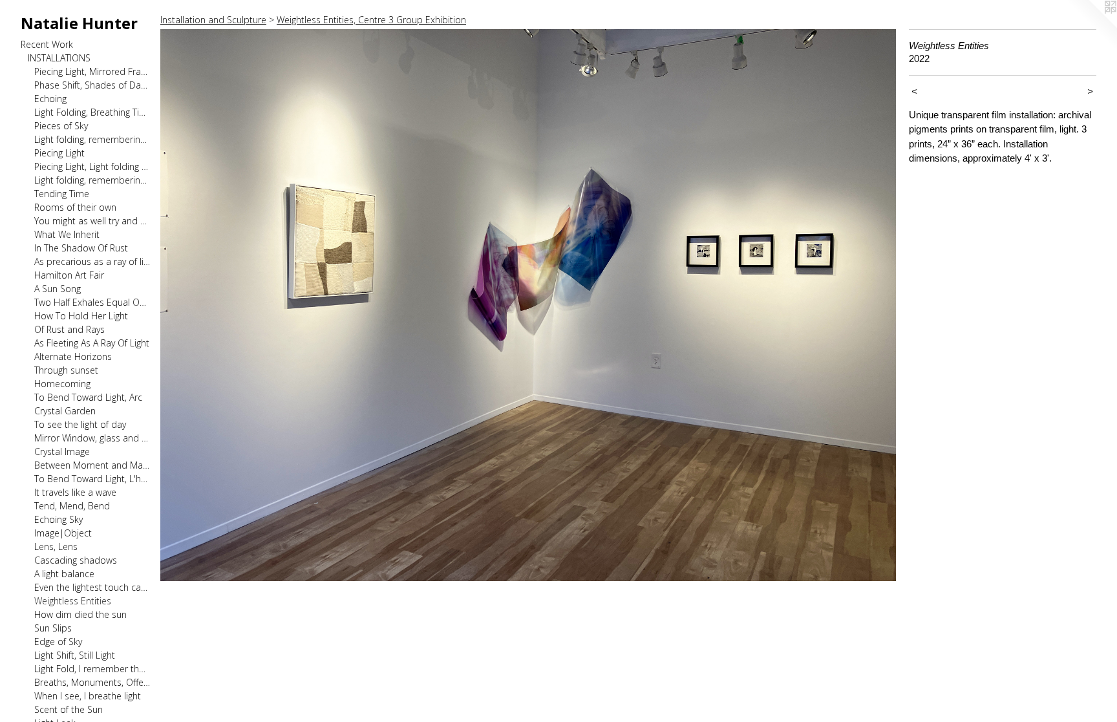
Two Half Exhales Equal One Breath (92, 302)
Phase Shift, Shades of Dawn (92, 85)
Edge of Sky (58, 641)
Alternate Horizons (73, 356)
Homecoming (62, 383)
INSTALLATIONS (59, 58)
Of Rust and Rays (69, 329)
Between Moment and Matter (92, 465)
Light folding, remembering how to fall (92, 139)
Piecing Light (59, 153)
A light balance (64, 574)
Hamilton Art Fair (69, 275)
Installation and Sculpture (213, 20)
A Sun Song (57, 288)
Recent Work (47, 44)
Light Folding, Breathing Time (92, 112)
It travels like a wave (75, 492)
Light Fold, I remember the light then (92, 669)
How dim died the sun (80, 614)
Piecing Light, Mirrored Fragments (92, 71)
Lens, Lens (56, 546)
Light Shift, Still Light (74, 655)
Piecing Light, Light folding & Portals (92, 166)
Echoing (50, 98)
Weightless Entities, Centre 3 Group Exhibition (371, 20)
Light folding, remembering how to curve (92, 180)
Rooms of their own (75, 207)
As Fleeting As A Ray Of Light (91, 343)
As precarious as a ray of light (92, 261)
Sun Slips (53, 628)
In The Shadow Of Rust (81, 248)
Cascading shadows (75, 560)
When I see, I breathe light (87, 696)
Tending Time (61, 193)
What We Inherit (67, 234)
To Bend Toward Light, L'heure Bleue (92, 478)
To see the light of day (80, 424)
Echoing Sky (58, 519)
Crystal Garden (65, 411)
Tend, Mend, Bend (72, 506)
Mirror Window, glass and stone (92, 438)
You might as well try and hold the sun (92, 221)
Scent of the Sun (68, 709)
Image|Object (63, 533)
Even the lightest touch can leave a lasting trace (92, 587)
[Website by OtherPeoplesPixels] (1091, 26)
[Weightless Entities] (528, 305)
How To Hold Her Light (81, 316)
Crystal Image (62, 451)
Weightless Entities (72, 601)
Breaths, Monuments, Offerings (92, 682)
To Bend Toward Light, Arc (88, 397)
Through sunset (66, 370)
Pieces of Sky (61, 126)
